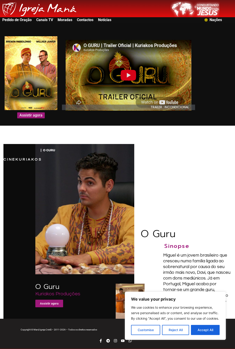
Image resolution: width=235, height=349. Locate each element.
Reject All (176, 330)
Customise (146, 330)
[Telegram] (108, 340)
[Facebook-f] (100, 340)
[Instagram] (115, 340)
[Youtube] (122, 340)
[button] (172, 107)
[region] (175, 316)
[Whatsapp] (130, 340)
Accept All (205, 330)
